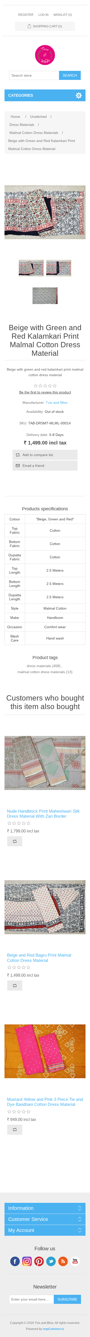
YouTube (75, 1261)
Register (26, 15)
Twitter (51, 1261)
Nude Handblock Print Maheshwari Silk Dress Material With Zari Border (43, 814)
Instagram (27, 1261)
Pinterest (39, 1261)
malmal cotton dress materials (41, 672)
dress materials (39, 666)
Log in (43, 15)
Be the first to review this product (45, 392)
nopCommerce (53, 1329)
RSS (63, 1261)
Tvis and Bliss (57, 403)
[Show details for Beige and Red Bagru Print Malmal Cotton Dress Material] (45, 907)
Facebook (15, 1261)
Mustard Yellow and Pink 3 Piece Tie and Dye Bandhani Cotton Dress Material (45, 1102)
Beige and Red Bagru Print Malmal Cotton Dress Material (39, 958)
